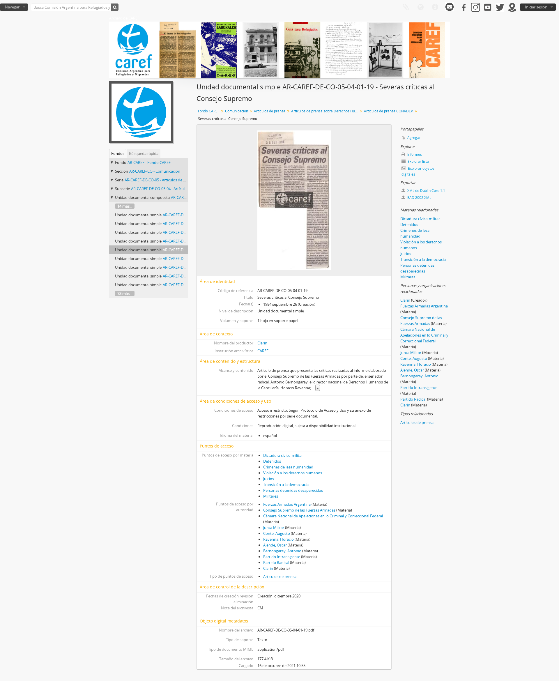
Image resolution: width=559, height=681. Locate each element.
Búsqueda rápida (143, 153)
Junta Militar (273, 527)
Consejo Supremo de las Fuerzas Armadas (299, 510)
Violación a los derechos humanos (292, 472)
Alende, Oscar (275, 545)
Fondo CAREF (208, 111)
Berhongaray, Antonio (282, 550)
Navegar (12, 7)
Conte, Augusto (276, 533)
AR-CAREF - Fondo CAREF (149, 162)
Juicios (268, 478)
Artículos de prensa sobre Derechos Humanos (325, 111)
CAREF (262, 350)
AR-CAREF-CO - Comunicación (154, 171)
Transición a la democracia (286, 484)
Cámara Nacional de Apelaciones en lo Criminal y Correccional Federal (323, 516)
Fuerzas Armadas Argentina (287, 504)
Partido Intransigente (281, 556)
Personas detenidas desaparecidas (293, 490)
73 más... (124, 293)
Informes (414, 154)
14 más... (124, 206)
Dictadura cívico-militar (283, 455)
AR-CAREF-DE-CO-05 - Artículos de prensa (160, 180)
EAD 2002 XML (418, 197)
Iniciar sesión (536, 7)
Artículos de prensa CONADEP (388, 111)
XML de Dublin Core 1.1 (425, 190)
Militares (270, 496)
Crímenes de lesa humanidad (288, 467)
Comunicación (236, 111)
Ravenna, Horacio (278, 539)
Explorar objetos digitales (417, 171)
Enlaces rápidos (435, 7)
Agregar (414, 137)
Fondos (117, 153)
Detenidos (272, 461)
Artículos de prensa (269, 111)
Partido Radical (276, 562)
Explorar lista (418, 161)
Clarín (262, 343)
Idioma (420, 7)
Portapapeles (406, 7)
